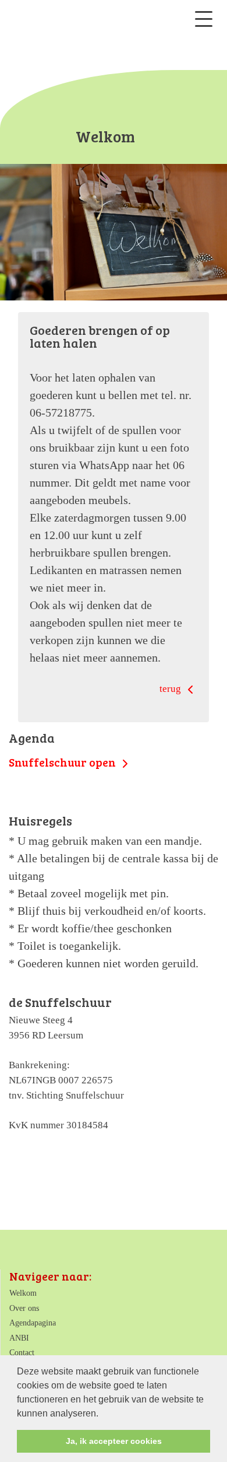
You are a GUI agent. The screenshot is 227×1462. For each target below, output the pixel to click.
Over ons (24, 1308)
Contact (21, 1352)
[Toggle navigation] (203, 19)
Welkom (23, 1293)
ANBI (19, 1338)
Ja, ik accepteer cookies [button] (114, 1441)
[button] (102, 1414)
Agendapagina (32, 1322)
